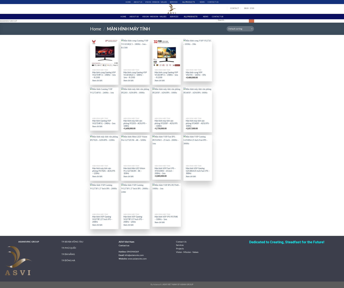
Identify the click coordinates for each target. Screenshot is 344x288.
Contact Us (181, 241)
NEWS (202, 2)
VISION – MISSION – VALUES (156, 2)
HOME (128, 2)
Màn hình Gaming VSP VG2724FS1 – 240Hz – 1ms (103, 122)
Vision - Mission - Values (187, 252)
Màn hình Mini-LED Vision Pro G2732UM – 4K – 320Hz (134, 170)
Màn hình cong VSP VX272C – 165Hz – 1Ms (196, 73)
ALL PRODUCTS (188, 2)
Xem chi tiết (97, 80)
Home (95, 28)
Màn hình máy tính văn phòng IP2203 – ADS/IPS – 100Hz (135, 123)
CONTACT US (212, 2)
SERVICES (173, 2)
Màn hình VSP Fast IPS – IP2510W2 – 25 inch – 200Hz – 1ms (165, 170)
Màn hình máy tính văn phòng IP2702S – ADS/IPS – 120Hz (103, 170)
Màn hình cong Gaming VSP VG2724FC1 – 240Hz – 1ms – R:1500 (104, 75)
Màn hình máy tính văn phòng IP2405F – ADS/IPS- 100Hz (197, 123)
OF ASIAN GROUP (185, 284)
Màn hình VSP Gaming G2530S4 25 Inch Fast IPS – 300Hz (198, 170)
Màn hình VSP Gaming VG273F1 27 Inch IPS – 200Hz (102, 219)
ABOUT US (138, 2)
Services (180, 245)
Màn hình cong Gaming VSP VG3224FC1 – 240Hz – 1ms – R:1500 (166, 75)
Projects (180, 248)
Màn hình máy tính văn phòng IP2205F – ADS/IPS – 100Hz (166, 123)
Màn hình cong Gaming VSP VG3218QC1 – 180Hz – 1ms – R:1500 (135, 75)
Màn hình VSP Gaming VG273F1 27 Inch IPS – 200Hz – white (133, 219)
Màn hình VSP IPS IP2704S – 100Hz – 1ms (166, 218)
